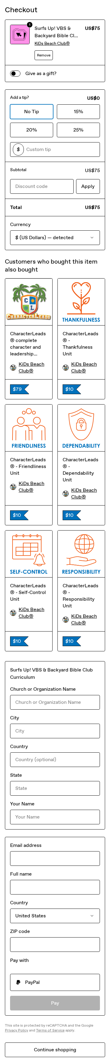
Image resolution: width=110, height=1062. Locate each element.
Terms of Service (50, 1030)
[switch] (15, 73)
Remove (43, 55)
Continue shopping (55, 1050)
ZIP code (20, 931)
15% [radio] (78, 111)
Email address (26, 845)
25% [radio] (78, 130)
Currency (20, 224)
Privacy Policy (16, 1030)
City (14, 718)
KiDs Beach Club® (52, 43)
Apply (88, 186)
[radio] (55, 982)
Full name (21, 874)
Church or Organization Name (43, 689)
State (16, 775)
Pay (55, 1003)
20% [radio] (31, 130)
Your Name (22, 804)
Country (19, 746)
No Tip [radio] (31, 111)
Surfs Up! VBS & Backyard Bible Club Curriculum (57, 35)
